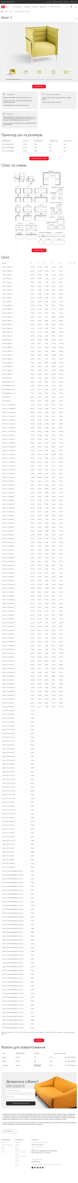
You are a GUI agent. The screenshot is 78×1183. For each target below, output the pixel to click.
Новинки (17, 1142)
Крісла (11, 11)
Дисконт (35, 7)
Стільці (17, 1149)
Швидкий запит (39, 86)
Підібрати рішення (39, 250)
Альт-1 (28, 11)
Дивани (17, 1145)
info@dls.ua (35, 1161)
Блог (2, 1149)
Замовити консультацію (21, 1103)
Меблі (7, 7)
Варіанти (27, 7)
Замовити (39, 1040)
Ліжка (16, 1154)
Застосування (17, 7)
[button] (75, 50)
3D (16, 1163)
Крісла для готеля (20, 11)
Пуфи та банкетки (20, 1156)
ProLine (17, 1165)
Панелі (17, 1158)
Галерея (3, 1147)
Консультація (73, 1)
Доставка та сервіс (57, 1)
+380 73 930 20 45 (55, 6)
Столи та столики (20, 1151)
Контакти (66, 1)
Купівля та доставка (7, 1145)
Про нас (49, 1)
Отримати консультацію (39, 158)
